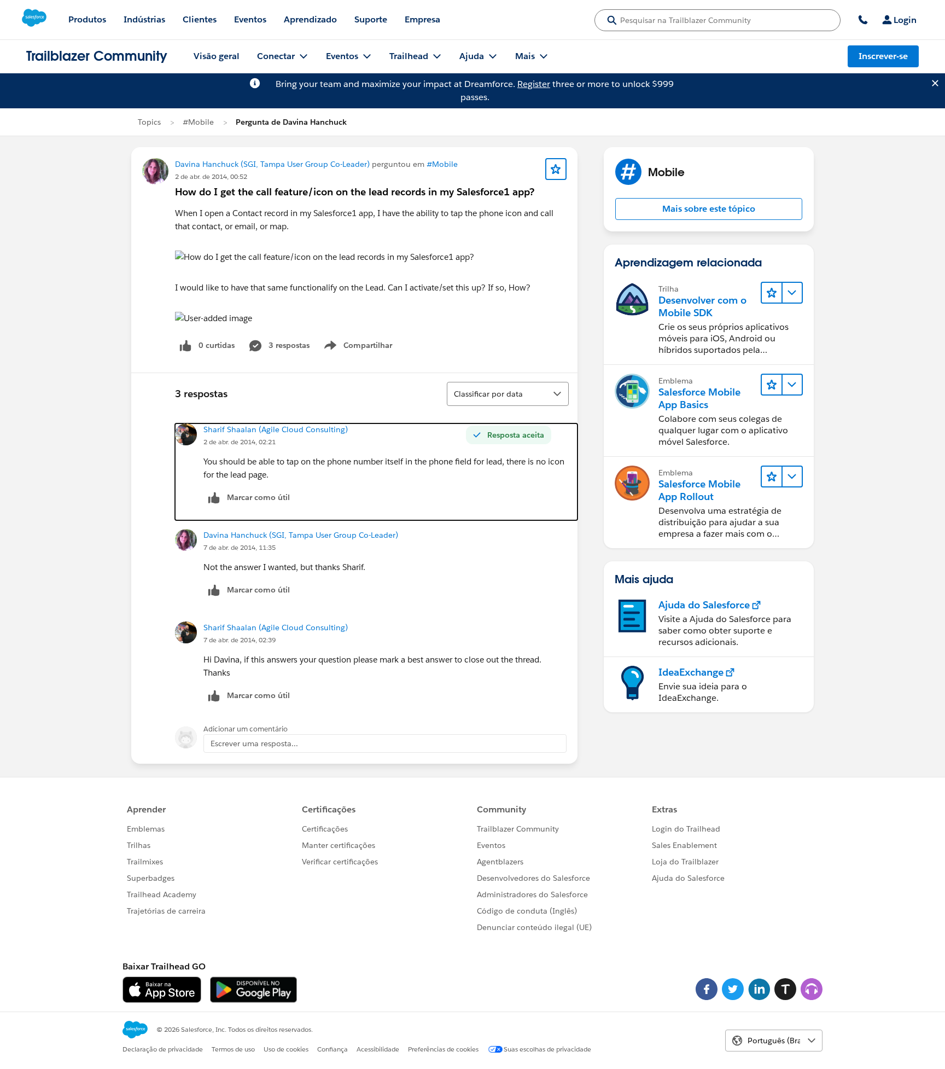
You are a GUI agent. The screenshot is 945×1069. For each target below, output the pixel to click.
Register (533, 84)
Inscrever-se (883, 56)
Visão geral (217, 56)
